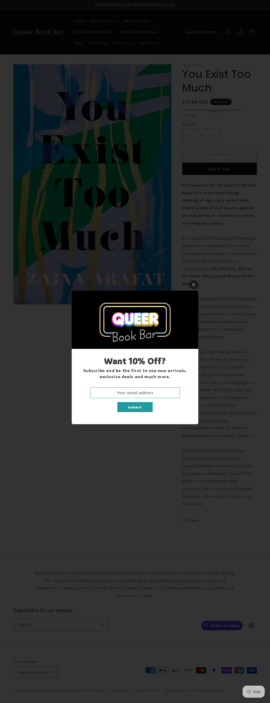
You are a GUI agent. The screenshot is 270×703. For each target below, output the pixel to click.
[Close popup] (193, 284)
